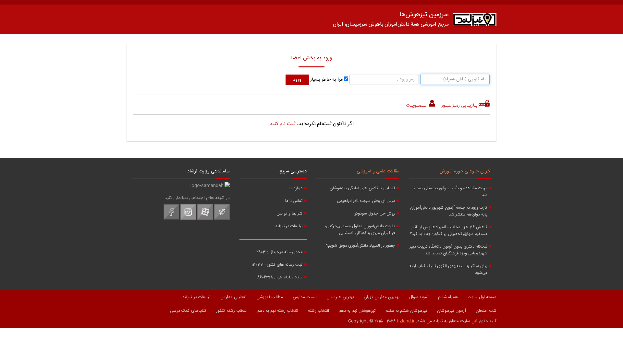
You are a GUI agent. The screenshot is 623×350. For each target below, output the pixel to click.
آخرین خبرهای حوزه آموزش (466, 171)
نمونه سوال (418, 297)
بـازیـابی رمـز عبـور (459, 106)
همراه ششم (448, 297)
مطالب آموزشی (269, 297)
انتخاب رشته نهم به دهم (277, 310)
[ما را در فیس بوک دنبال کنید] (171, 218)
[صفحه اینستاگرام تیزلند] (188, 218)
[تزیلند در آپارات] (205, 218)
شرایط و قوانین (289, 213)
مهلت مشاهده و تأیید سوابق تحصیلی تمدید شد (450, 192)
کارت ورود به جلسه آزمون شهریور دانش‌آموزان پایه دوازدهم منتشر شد (448, 211)
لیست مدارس (305, 297)
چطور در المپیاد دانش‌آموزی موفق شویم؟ (360, 245)
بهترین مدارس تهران (381, 297)
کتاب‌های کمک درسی (188, 310)
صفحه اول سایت (482, 297)
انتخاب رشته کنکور (232, 310)
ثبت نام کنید (283, 124)
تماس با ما (293, 201)
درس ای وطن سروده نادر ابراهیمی (366, 201)
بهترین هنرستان (340, 297)
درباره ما (295, 188)
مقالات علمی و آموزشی (378, 171)
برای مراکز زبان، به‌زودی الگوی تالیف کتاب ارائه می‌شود (448, 269)
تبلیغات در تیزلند (288, 226)
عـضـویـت (417, 106)
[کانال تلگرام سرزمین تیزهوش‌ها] (222, 218)
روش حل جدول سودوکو (374, 213)
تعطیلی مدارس (233, 297)
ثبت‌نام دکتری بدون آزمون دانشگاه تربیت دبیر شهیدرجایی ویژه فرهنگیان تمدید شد (448, 250)
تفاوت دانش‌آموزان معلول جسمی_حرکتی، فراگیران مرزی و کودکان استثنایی (360, 230)
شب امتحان (486, 310)
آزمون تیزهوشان (451, 310)
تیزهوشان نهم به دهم (357, 310)
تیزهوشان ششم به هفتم (406, 310)
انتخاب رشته (318, 310)
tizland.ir (406, 321)
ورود (297, 80)
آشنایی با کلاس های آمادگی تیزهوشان (362, 188)
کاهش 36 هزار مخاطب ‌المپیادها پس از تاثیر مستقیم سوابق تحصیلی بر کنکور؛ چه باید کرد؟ (448, 231)
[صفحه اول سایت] (474, 21)
